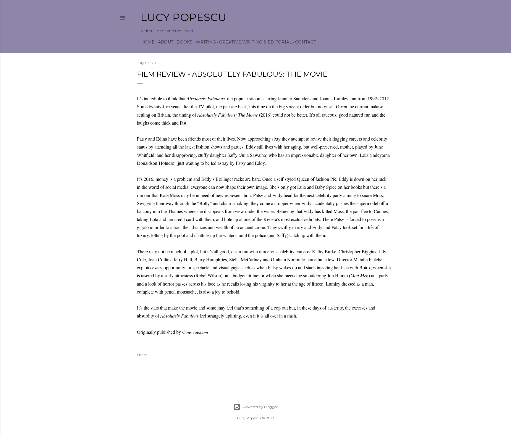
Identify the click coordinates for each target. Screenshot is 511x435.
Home (147, 42)
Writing (206, 42)
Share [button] (142, 354)
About (165, 42)
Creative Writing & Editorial (255, 42)
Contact (305, 42)
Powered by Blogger (260, 407)
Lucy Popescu (183, 17)
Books (185, 42)
